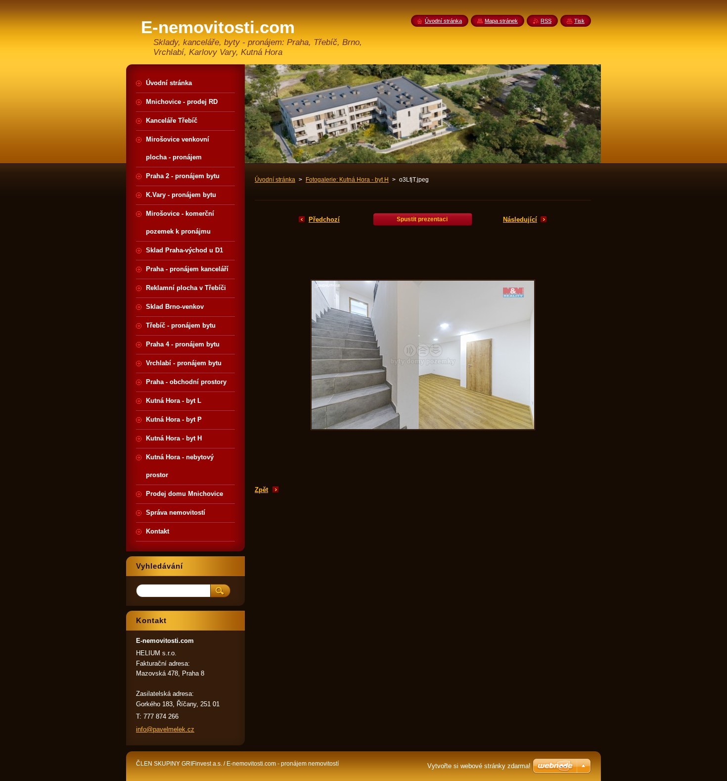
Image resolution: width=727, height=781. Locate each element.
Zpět (261, 489)
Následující (520, 219)
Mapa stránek (501, 21)
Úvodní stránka (275, 180)
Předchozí (324, 219)
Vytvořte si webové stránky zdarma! (479, 766)
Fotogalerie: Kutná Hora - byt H (347, 180)
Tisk (579, 21)
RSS (546, 21)
